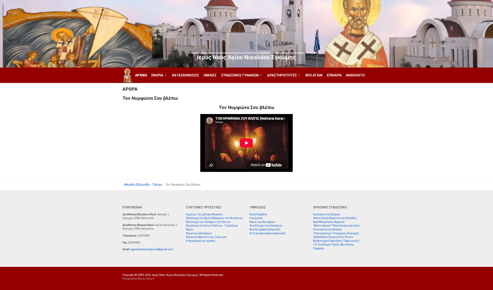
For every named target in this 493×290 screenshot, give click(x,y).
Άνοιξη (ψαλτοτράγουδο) (265, 229)
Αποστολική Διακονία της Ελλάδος (335, 218)
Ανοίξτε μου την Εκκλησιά (266, 225)
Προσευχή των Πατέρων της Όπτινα (208, 221)
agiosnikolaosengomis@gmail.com (152, 249)
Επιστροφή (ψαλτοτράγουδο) (268, 233)
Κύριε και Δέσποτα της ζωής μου (206, 236)
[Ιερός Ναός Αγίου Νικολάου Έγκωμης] (127, 75)
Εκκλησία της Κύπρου (326, 214)
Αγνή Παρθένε (258, 214)
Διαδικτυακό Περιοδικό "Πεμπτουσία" (336, 240)
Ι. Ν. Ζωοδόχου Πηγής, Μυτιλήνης (333, 244)
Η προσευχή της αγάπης (201, 240)
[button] (159, 75)
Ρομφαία (318, 248)
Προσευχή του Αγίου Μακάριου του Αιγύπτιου (214, 218)
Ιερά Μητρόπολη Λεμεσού (329, 221)
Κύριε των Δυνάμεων (199, 233)
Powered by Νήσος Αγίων (138, 278)
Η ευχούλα (256, 218)
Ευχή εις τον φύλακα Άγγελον (204, 214)
